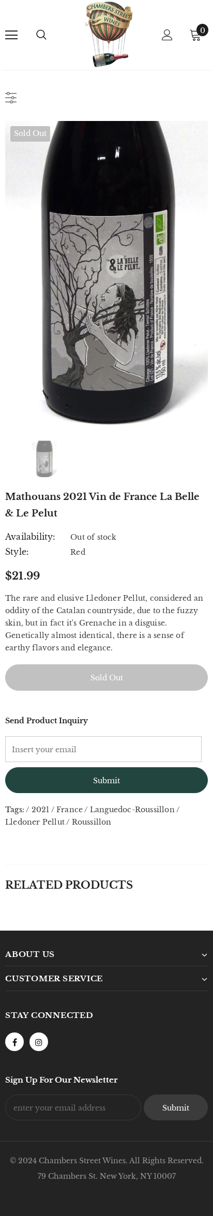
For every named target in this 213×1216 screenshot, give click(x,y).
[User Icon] (167, 34)
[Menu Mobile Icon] (11, 35)
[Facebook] (14, 1041)
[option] (106, 273)
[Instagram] (38, 1041)
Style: (17, 551)
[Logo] (108, 34)
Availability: (30, 536)
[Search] (41, 35)
